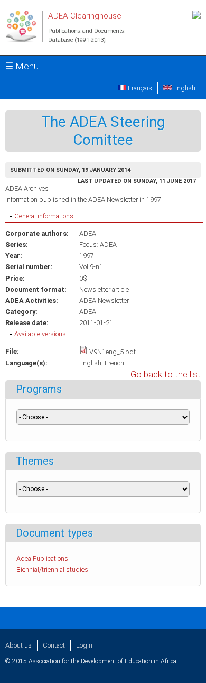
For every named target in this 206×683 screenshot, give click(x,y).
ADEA (87, 233)
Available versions (40, 334)
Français (139, 88)
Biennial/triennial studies (52, 570)
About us (18, 645)
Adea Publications (42, 558)
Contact (54, 645)
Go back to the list (165, 375)
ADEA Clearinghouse (84, 16)
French (114, 363)
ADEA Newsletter (104, 300)
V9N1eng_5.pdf (112, 352)
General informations (43, 216)
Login (84, 645)
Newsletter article (104, 289)
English (183, 88)
